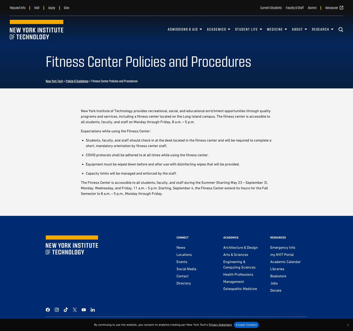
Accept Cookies (246, 324)
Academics (216, 29)
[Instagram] (57, 310)
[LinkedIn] (93, 310)
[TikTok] (66, 310)
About (297, 29)
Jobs (274, 283)
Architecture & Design (240, 247)
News (180, 247)
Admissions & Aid (183, 29)
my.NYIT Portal (282, 254)
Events (181, 262)
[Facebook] (48, 310)
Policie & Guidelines (77, 81)
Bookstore (278, 276)
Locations (184, 254)
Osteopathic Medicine (240, 288)
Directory (183, 283)
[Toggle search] (340, 29)
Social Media (186, 269)
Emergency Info (282, 247)
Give (66, 8)
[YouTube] (84, 310)
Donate (275, 290)
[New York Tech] (36, 29)
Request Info (17, 8)
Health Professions (238, 274)
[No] (348, 325)
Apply (51, 8)
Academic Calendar (285, 262)
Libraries (277, 269)
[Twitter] (75, 310)
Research (320, 29)
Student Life (246, 29)
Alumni (312, 8)
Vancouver (331, 8)
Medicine (275, 29)
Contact (182, 276)
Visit (36, 8)
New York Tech (54, 81)
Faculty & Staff (295, 8)
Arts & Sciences (235, 254)
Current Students (271, 8)
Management (233, 281)
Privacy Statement (220, 324)
